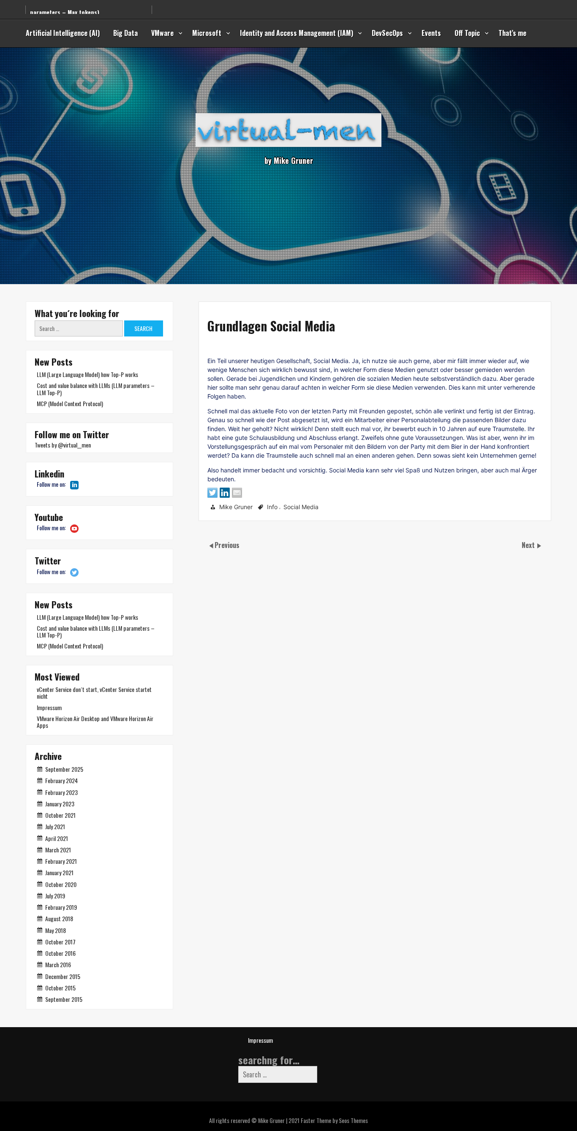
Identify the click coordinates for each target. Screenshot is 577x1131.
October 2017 (60, 941)
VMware (162, 33)
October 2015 (60, 987)
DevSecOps (387, 33)
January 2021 (59, 872)
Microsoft (206, 33)
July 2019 (55, 895)
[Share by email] (237, 493)
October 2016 (60, 953)
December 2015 (62, 976)
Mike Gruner (236, 506)
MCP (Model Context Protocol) (70, 403)
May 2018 (55, 930)
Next (529, 545)
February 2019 (61, 907)
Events (431, 33)
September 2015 (63, 999)
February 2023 (61, 792)
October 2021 (60, 815)
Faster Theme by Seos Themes (334, 1120)
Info (272, 506)
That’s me (512, 33)
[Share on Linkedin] (225, 493)
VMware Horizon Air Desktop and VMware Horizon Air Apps (95, 722)
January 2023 (59, 803)
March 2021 (58, 849)
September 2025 (64, 769)
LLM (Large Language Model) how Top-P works (87, 374)
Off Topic (467, 33)
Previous (227, 545)
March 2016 (58, 964)
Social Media (300, 506)
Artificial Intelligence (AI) (63, 33)
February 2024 (61, 780)
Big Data (125, 33)
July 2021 (55, 826)
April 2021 (56, 838)
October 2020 (60, 884)
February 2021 (61, 861)
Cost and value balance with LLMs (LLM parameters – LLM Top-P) (96, 388)
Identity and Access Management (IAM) (296, 33)
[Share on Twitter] (212, 493)
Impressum (49, 707)
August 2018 (59, 918)
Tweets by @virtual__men (63, 444)
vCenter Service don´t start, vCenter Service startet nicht (94, 692)
